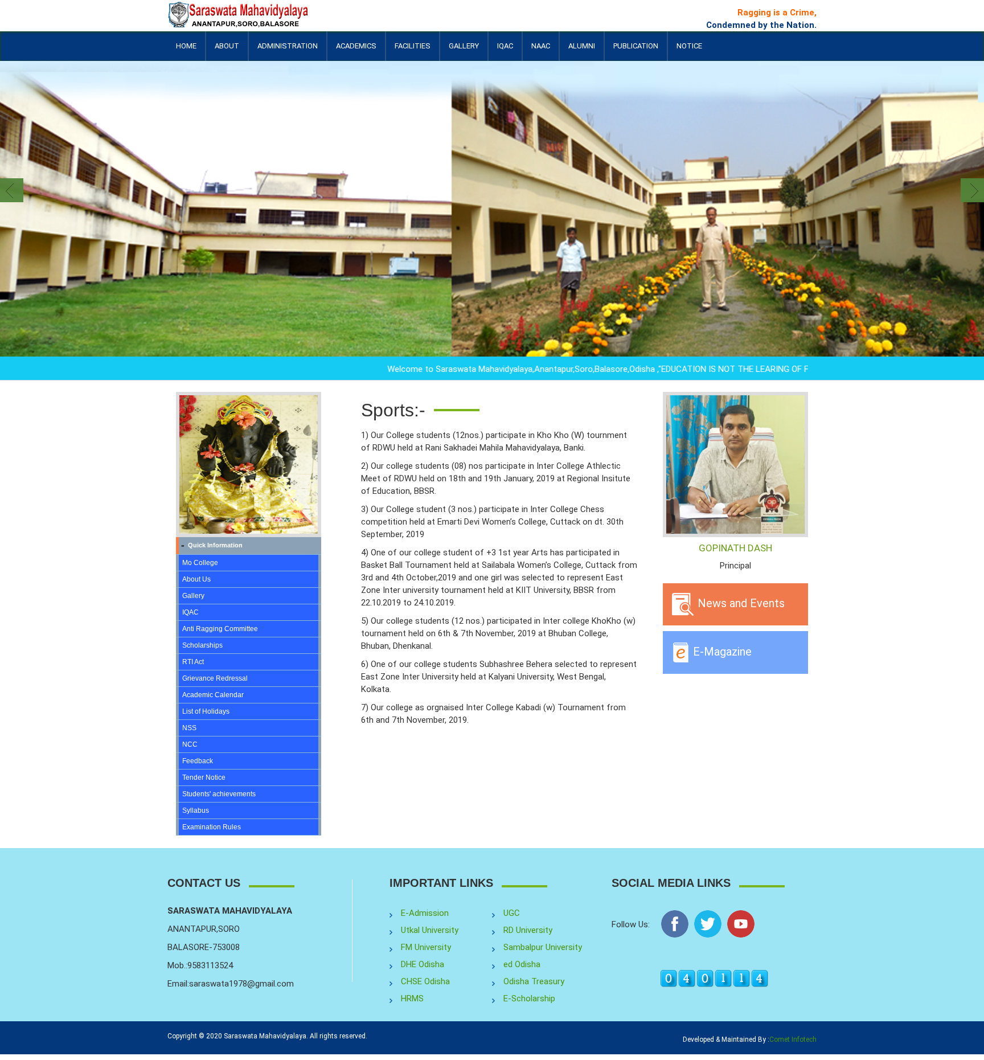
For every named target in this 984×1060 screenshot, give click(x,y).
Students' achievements (219, 794)
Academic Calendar (213, 695)
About (227, 51)
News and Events (740, 603)
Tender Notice (204, 777)
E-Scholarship (529, 998)
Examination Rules (211, 827)
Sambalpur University (542, 947)
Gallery (464, 46)
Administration (287, 51)
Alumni (581, 51)
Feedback (197, 761)
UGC (511, 913)
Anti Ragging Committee (220, 629)
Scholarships (202, 645)
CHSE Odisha (425, 981)
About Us (196, 579)
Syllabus (195, 811)
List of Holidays (205, 711)
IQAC (505, 51)
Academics (356, 51)
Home (186, 46)
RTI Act (193, 662)
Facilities (412, 51)
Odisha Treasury (533, 981)
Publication (635, 51)
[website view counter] (714, 978)
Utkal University (429, 930)
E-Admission (425, 913)
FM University (426, 947)
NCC (190, 744)
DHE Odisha (422, 964)
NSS (189, 728)
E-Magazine (721, 651)
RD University (527, 930)
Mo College (200, 563)
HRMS (412, 998)
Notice (689, 46)
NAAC (540, 46)
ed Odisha (521, 964)
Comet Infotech (793, 1039)
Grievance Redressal (215, 678)
